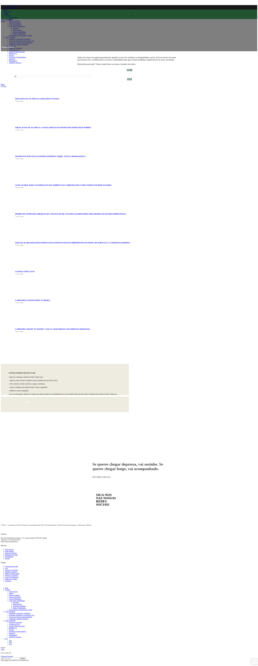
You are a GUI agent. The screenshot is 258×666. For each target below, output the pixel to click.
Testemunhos (9, 557)
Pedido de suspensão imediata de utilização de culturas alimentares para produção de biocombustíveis (70, 214)
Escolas (7, 558)
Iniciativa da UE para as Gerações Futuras (37, 99)
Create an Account (7, 656)
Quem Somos (9, 549)
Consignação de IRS (11, 566)
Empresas (12, 633)
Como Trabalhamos (15, 599)
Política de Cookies (11, 579)
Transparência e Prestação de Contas (20, 610)
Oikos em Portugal (11, 553)
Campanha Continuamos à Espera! (32, 300)
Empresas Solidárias (19, 606)
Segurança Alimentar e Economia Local (21, 615)
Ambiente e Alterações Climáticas (19, 613)
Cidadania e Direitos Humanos (18, 619)
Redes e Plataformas (19, 608)
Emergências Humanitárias (17, 631)
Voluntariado (13, 635)
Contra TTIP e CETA (25, 272)
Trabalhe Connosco (11, 572)
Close (2, 649)
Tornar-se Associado (11, 570)
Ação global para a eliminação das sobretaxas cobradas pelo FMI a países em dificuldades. (63, 185)
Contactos (8, 581)
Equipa (11, 593)
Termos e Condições (11, 575)
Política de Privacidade (12, 574)
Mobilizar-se (13, 628)
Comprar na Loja (14, 624)
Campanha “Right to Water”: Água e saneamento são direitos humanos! (52, 329)
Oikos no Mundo (14, 595)
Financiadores (17, 604)
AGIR (27, 402)
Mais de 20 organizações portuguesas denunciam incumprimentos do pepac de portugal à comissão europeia (72, 243)
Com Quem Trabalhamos (17, 601)
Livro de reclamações (11, 577)
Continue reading (19, 101)
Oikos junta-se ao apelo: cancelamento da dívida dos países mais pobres (53, 128)
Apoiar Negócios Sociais (17, 626)
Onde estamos (9, 551)
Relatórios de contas (11, 555)
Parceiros (16, 602)
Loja (6, 568)
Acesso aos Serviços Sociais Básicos (20, 617)
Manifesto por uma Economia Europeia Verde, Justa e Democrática (50, 156)
